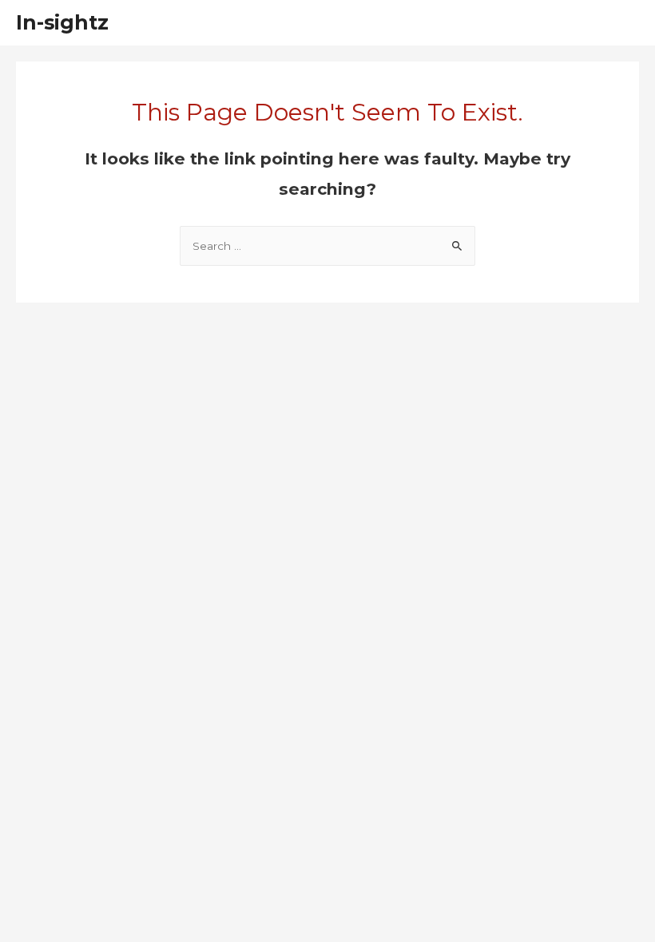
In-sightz (62, 22)
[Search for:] (327, 245)
